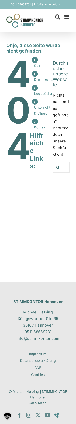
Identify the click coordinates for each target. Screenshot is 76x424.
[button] (7, 416)
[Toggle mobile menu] (67, 16)
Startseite (41, 66)
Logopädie (43, 93)
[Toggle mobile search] (57, 16)
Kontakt (40, 127)
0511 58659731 (21, 4)
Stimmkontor (44, 79)
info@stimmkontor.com (49, 4)
